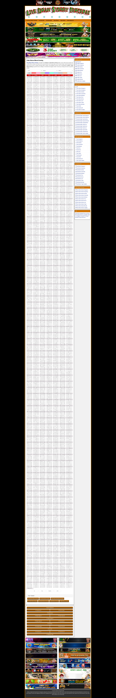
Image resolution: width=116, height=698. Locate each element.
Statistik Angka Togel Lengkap (82, 133)
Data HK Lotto (77, 693)
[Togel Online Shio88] (74, 681)
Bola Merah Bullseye (80, 173)
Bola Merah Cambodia (80, 171)
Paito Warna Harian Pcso (81, 198)
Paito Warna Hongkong (80, 90)
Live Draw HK (41, 20)
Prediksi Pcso (79, 72)
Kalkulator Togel (50, 634)
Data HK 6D (78, 156)
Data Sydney (78, 142)
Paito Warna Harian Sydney (81, 193)
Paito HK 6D (63, 20)
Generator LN (38, 610)
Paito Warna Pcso (79, 97)
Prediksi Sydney (79, 66)
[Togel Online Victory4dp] (41, 645)
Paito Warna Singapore (80, 88)
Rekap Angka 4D (39, 621)
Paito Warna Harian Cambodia (82, 195)
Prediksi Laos (79, 75)
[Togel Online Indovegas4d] (74, 686)
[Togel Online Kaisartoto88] (41, 681)
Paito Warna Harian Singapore (82, 189)
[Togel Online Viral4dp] (58, 55)
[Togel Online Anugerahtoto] (74, 660)
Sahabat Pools (82, 213)
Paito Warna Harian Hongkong (82, 191)
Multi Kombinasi (62, 626)
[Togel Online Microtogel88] (41, 640)
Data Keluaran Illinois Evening (33, 598)
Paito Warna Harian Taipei (81, 204)
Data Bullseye (79, 146)
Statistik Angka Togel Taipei (81, 129)
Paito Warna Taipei (80, 102)
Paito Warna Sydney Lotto (62, 693)
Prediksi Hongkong (80, 65)
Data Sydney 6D (79, 158)
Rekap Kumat (50, 613)
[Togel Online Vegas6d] (41, 655)
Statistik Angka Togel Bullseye (82, 122)
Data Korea (78, 149)
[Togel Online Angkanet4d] (74, 671)
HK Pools (83, 217)
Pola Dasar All (61, 621)
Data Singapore (79, 139)
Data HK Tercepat (78, 217)
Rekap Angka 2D (50, 618)
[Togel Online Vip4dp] (74, 650)
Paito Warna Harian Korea (81, 200)
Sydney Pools (42, 693)
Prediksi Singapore (80, 63)
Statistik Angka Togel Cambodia (82, 120)
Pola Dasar (50, 623)
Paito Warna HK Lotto (70, 693)
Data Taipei (78, 153)
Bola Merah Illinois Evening (43, 601)
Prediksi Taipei (79, 77)
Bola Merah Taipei (79, 180)
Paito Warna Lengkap (80, 109)
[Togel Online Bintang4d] (41, 666)
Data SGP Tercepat (84, 216)
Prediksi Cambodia (80, 68)
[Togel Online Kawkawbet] (41, 650)
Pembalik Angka (39, 626)
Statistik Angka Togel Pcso (81, 124)
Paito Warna (56, 20)
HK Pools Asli (61, 694)
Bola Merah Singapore (80, 166)
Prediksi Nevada (79, 79)
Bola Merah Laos (79, 178)
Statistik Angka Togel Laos (81, 127)
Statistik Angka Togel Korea (81, 126)
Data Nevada (79, 155)
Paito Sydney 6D (70, 20)
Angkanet (38, 693)
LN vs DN (50, 629)
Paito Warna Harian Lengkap (81, 207)
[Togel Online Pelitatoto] (58, 50)
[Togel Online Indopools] (74, 676)
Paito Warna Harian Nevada (81, 205)
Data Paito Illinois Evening (32, 601)
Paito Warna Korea (80, 98)
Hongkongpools (78, 61)
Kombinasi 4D (38, 631)
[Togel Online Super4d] (58, 34)
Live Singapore (78, 216)
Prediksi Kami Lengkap (80, 81)
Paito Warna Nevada (80, 104)
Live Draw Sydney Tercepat (31, 20)
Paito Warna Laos (79, 100)
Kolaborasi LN (61, 631)
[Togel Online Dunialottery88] (74, 655)
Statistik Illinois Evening (54, 601)
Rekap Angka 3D (62, 615)
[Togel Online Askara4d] (41, 660)
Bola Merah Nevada (80, 182)
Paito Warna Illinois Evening (35, 60)
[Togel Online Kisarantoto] (58, 44)
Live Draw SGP (49, 20)
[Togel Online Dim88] (58, 29)
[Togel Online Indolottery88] (74, 666)
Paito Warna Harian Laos (81, 202)
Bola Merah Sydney (80, 169)
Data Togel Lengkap (80, 160)
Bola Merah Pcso (79, 175)
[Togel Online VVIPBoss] (58, 24)
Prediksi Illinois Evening (64, 601)
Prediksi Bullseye (79, 70)
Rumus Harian (61, 610)
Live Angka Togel (86, 214)
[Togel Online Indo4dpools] (41, 686)
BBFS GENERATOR (50, 607)
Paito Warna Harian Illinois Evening (57, 598)
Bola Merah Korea (79, 176)
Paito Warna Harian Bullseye (81, 197)
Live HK (76, 86)
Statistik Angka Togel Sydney (82, 119)
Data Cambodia (79, 144)
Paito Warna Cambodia (80, 93)
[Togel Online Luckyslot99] (74, 645)
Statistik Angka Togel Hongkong (82, 117)
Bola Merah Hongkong (80, 168)
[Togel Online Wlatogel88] (41, 671)
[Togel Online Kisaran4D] (58, 39)
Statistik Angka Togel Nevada (82, 131)
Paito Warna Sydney (80, 91)
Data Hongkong (79, 140)
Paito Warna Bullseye (80, 95)
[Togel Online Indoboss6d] (74, 640)
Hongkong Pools (80, 214)
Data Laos (78, 151)
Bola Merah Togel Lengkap (81, 184)
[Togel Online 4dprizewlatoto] (41, 676)
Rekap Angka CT (39, 615)
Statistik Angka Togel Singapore (82, 115)
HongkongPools (54, 693)
